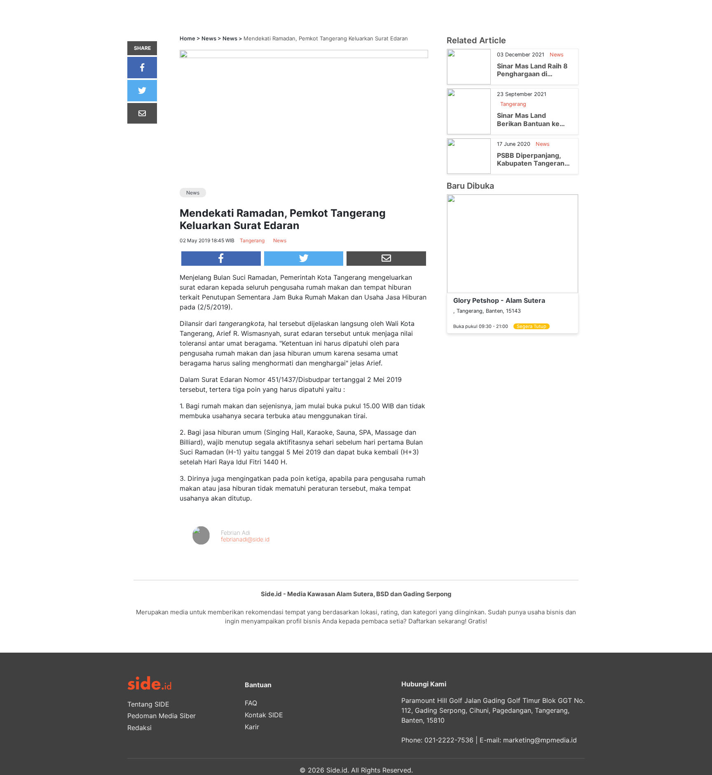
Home (187, 38)
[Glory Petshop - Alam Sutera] (512, 243)
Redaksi (139, 727)
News (208, 38)
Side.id (336, 770)
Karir (252, 727)
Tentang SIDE (148, 704)
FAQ (251, 703)
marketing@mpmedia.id (540, 740)
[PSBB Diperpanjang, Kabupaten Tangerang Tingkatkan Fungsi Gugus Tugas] (469, 155)
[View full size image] (304, 53)
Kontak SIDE (264, 715)
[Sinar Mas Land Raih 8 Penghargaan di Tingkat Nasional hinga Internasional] (469, 66)
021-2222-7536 (448, 740)
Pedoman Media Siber (161, 716)
